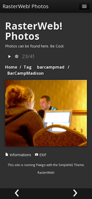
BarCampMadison (25, 73)
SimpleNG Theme (71, 165)
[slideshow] (9, 56)
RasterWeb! (46, 172)
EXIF (42, 154)
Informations (20, 154)
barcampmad (50, 67)
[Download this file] (16, 56)
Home (11, 67)
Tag (28, 67)
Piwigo (41, 165)
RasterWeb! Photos (26, 6)
